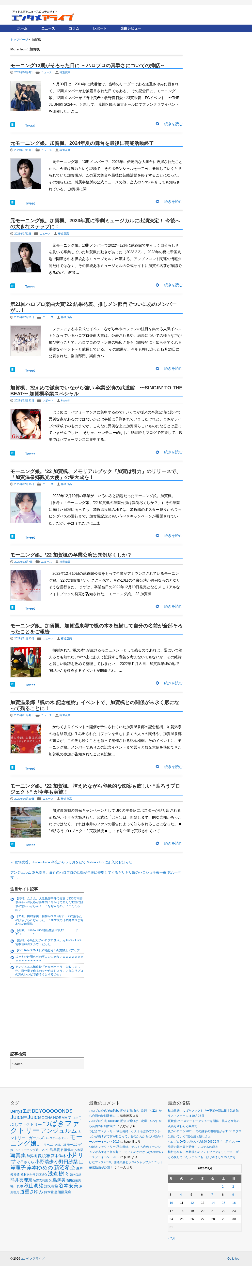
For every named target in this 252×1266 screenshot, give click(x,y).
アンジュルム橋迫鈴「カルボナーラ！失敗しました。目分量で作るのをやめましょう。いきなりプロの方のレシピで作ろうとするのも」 (49, 970)
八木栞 (78, 1150)
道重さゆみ (31, 1191)
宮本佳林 (58, 1156)
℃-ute (73, 1118)
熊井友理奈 (21, 1179)
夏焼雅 (44, 1155)
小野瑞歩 (44, 1161)
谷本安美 (69, 1185)
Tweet (30, 125)
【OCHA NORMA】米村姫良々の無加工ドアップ (47, 950)
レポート (100, 28)
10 (171, 1203)
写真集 (18, 1155)
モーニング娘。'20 (33, 1150)
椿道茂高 (65, 72)
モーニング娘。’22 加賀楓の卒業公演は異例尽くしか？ (71, 555)
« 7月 (171, 1238)
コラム (74, 28)
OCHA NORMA (54, 1118)
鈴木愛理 (50, 1192)
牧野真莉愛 (40, 1180)
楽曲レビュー (131, 28)
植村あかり (28, 1174)
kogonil (65, 400)
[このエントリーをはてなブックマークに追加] (12, 126)
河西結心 (41, 1174)
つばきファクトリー (44, 1126)
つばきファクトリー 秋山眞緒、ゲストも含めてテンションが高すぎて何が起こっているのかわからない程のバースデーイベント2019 (126, 1136)
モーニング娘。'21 (55, 1144)
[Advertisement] (47, 1015)
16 (234, 1203)
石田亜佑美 (73, 1180)
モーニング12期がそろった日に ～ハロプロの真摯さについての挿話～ (87, 65)
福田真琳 (16, 1186)
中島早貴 (53, 1150)
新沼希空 (65, 1168)
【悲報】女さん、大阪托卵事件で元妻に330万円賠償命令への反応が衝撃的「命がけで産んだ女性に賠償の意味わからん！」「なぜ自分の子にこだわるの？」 (49, 904)
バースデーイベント (56, 1138)
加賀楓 (32, 1156)
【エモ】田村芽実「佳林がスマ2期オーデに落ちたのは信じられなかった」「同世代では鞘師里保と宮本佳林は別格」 (49, 920)
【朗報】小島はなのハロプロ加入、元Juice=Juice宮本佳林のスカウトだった (48, 942)
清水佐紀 (75, 1174)
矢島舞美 (57, 1180)
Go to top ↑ (234, 1258)
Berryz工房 (20, 1111)
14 (213, 1203)
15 (223, 1203)
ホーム (22, 28)
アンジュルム (58, 1130)
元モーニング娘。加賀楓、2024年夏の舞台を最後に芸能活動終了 (82, 143)
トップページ (19, 39)
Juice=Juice (25, 1117)
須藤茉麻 (64, 1192)
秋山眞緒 (34, 1185)
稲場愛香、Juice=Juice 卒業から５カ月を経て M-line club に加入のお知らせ (71, 862)
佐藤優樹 (67, 1150)
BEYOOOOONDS (52, 1111)
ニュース (48, 28)
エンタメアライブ (33, 1258)
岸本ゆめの (40, 1167)
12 (192, 1203)
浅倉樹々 (58, 1174)
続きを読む (173, 124)
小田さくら (25, 1162)
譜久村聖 (51, 1186)
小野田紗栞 (66, 1161)
